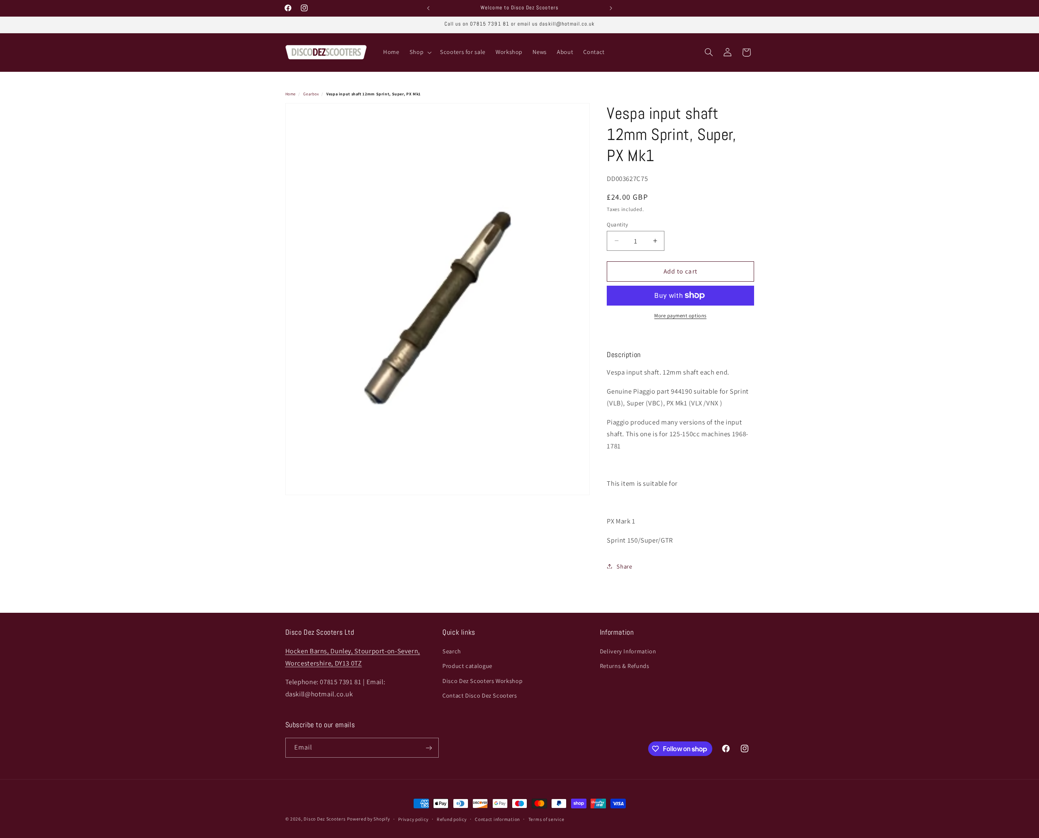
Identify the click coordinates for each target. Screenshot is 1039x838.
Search (451, 651)
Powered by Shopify (368, 819)
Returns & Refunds (624, 666)
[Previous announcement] (428, 8)
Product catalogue (467, 666)
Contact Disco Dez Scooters (479, 696)
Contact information (497, 819)
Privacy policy (413, 819)
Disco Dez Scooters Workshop (482, 681)
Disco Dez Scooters (324, 819)
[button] (419, 52)
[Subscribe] (428, 748)
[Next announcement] (611, 8)
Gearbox (311, 94)
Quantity (617, 224)
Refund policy (452, 819)
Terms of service (546, 819)
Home (290, 94)
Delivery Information (628, 651)
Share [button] (624, 566)
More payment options (680, 315)
